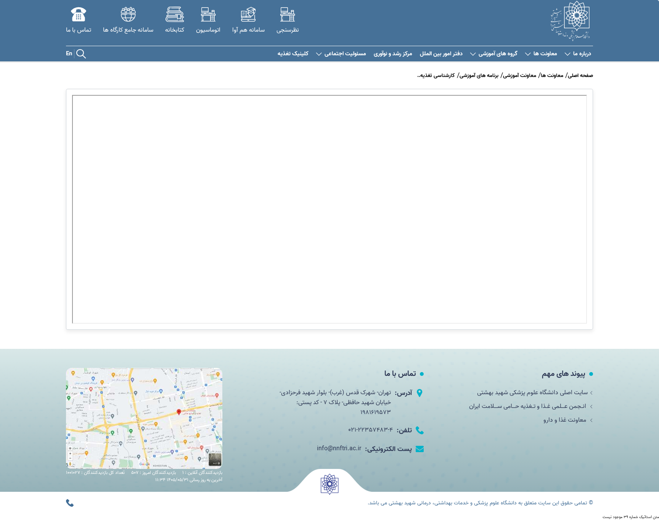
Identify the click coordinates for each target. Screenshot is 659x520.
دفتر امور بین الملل (441, 54)
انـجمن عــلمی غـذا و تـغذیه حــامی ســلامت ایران (528, 406)
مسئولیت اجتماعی (345, 54)
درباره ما (582, 54)
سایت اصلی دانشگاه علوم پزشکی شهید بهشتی (532, 393)
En (69, 53)
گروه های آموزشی (498, 54)
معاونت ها (545, 54)
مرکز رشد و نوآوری (393, 54)
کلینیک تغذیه (293, 54)
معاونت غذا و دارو (565, 420)
